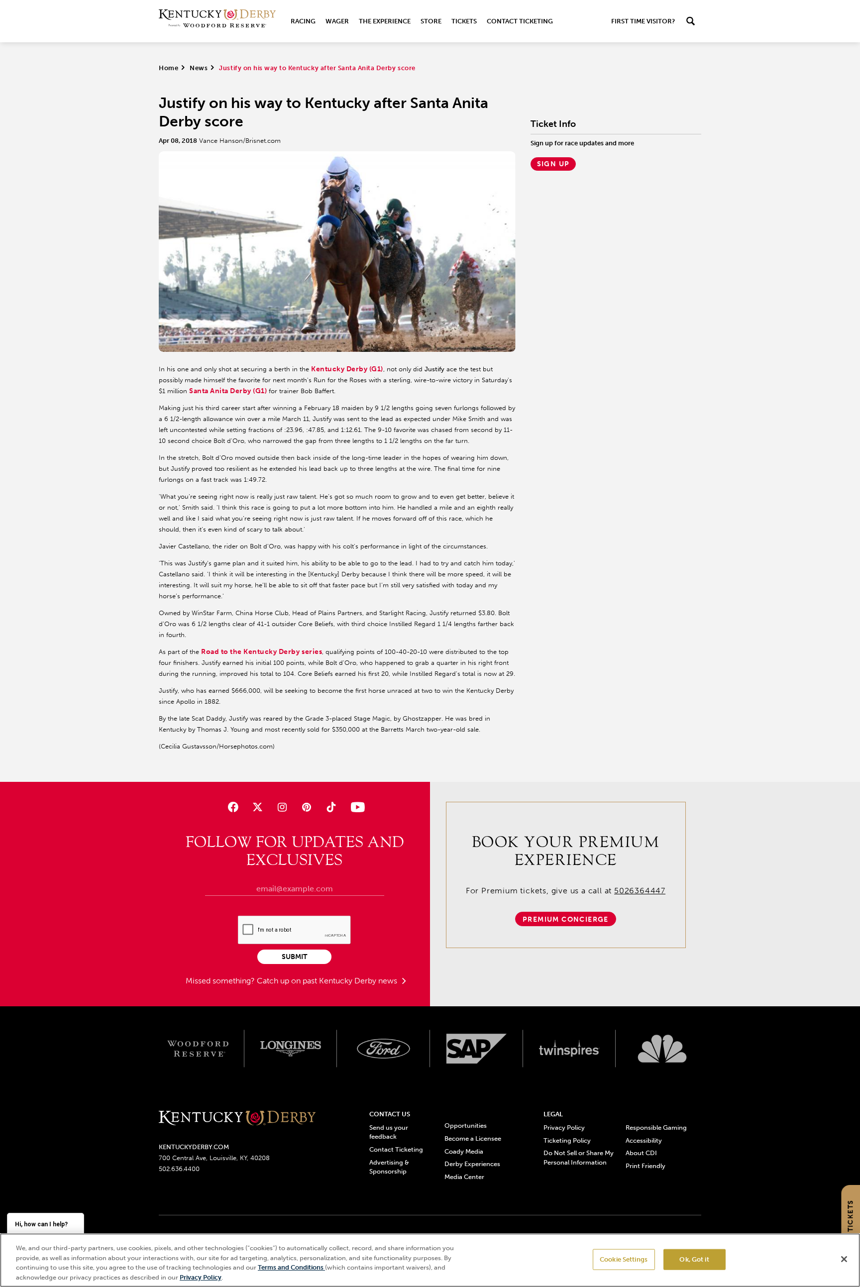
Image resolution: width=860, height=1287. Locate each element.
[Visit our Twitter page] (257, 807)
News (199, 68)
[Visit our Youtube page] (355, 807)
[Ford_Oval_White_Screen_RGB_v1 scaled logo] (383, 1048)
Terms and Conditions (291, 1267)
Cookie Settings (623, 1259)
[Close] (844, 1259)
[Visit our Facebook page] (232, 807)
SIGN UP (553, 164)
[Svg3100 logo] (662, 1048)
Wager (337, 21)
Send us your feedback (388, 1132)
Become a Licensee (472, 1138)
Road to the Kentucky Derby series (261, 651)
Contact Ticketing (520, 21)
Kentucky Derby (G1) (347, 369)
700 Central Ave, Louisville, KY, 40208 (214, 1158)
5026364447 (639, 890)
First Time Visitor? (643, 21)
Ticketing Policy (567, 1140)
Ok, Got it (694, 1259)
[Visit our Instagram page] (282, 807)
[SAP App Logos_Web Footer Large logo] (476, 1048)
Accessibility (644, 1140)
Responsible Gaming (656, 1127)
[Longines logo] (291, 1048)
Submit (294, 957)
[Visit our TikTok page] (331, 807)
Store (431, 21)
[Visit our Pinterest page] (307, 807)
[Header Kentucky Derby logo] (217, 21)
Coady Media (463, 1151)
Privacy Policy (564, 1127)
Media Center (464, 1176)
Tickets (464, 21)
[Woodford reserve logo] (198, 1048)
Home (168, 68)
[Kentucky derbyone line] (237, 1118)
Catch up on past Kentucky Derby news (328, 980)
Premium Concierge (566, 919)
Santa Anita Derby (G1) (228, 391)
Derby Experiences (472, 1164)
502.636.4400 (179, 1169)
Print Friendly (645, 1166)
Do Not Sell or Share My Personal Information (578, 1157)
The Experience (385, 21)
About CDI (641, 1153)
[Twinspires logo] (570, 1048)
